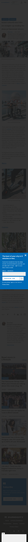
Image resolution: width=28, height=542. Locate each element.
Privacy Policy (5, 284)
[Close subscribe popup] (25, 255)
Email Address (7, 271)
